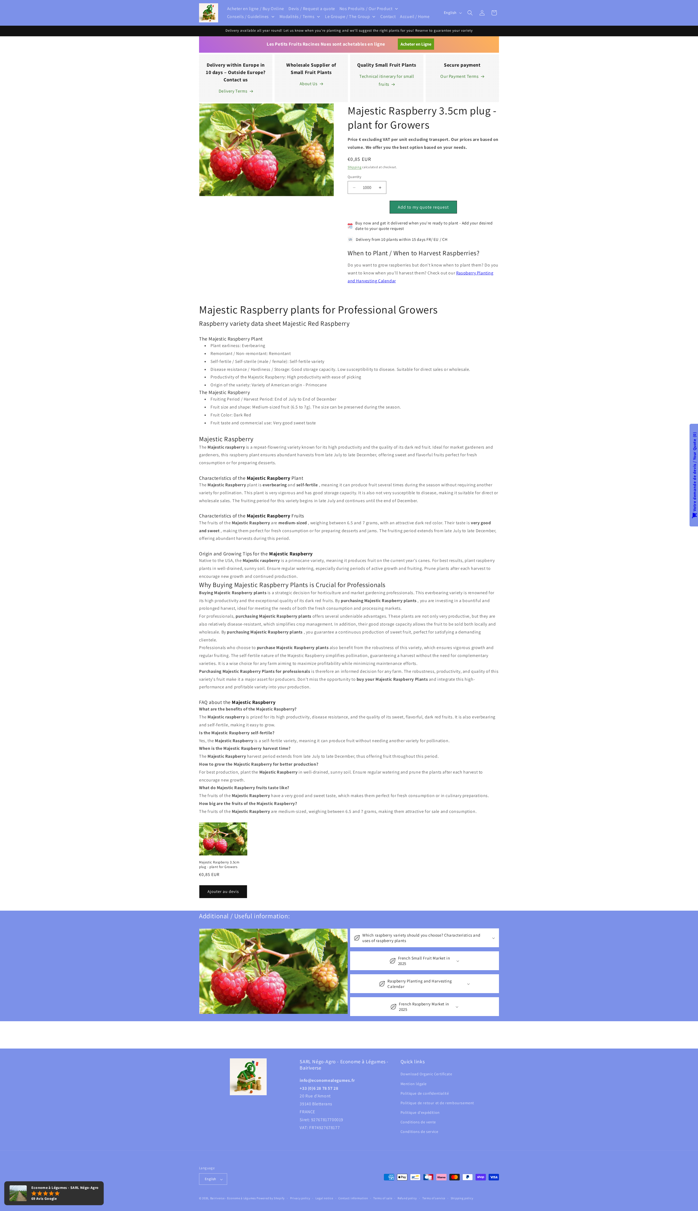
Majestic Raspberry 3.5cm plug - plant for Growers (219, 864)
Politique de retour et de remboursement (437, 1102)
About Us (309, 84)
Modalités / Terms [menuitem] (297, 16)
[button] (470, 13)
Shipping (355, 167)
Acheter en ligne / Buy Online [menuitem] (255, 8)
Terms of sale (382, 1198)
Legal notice (324, 1198)
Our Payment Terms (459, 76)
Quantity (354, 176)
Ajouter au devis (223, 891)
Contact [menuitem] (388, 16)
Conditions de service (419, 1131)
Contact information (353, 1198)
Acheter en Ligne (416, 44)
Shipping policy (462, 1198)
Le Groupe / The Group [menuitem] (347, 16)
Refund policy (407, 1198)
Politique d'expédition (420, 1112)
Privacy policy (300, 1198)
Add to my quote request (423, 207)
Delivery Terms (233, 91)
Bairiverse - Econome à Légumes (233, 1198)
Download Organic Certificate (426, 1074)
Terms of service (433, 1198)
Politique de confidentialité (425, 1093)
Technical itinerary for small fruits (386, 80)
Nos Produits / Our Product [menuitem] (366, 8)
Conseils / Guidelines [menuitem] (248, 16)
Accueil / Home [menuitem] (414, 16)
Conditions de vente (418, 1122)
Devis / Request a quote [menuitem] (311, 8)
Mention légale (414, 1083)
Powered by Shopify (271, 1198)
